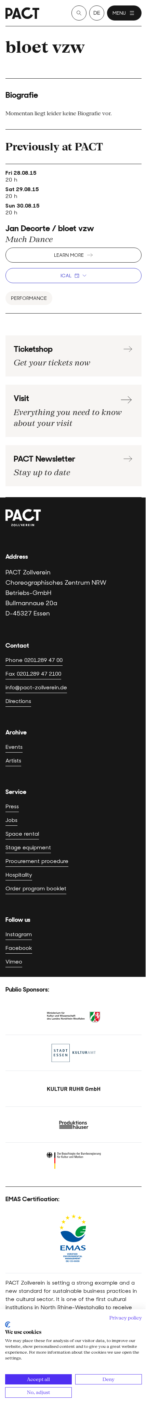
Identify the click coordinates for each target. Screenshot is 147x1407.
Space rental (22, 833)
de (96, 12)
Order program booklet (35, 888)
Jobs (11, 820)
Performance (29, 298)
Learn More (69, 255)
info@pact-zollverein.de (36, 687)
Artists (13, 760)
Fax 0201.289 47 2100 (33, 673)
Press (12, 806)
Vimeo (13, 961)
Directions (18, 701)
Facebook (18, 948)
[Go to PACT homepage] (22, 13)
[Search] (78, 13)
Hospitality (18, 874)
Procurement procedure (36, 861)
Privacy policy (125, 1317)
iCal (66, 276)
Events (14, 747)
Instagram (18, 934)
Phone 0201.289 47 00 (34, 660)
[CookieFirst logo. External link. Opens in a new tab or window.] (7, 1325)
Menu (119, 13)
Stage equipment (28, 847)
